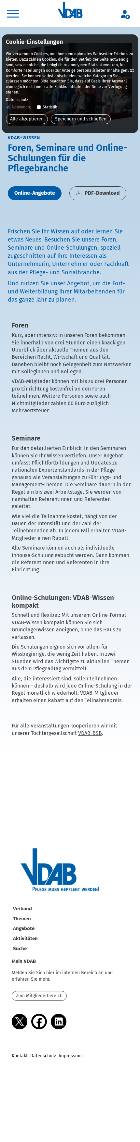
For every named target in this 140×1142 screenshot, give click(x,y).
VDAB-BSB (90, 733)
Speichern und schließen (80, 119)
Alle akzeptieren (27, 119)
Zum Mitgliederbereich (39, 996)
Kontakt (20, 1056)
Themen (22, 919)
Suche (20, 948)
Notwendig (21, 107)
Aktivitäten (25, 938)
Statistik (50, 107)
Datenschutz (43, 1056)
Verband (22, 909)
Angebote (24, 928)
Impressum (70, 1056)
